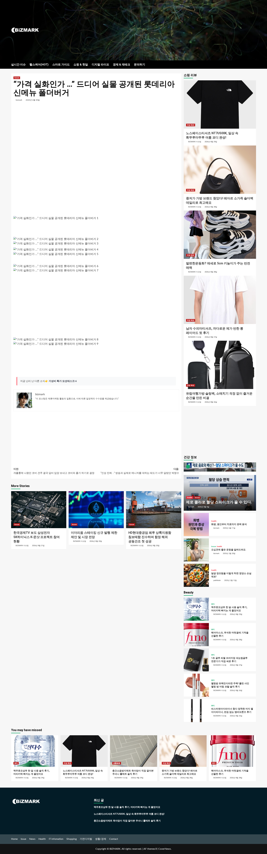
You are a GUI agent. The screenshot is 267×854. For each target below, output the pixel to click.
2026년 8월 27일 (211, 337)
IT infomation (56, 839)
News (32, 839)
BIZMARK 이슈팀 (22, 545)
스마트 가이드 (61, 64)
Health (42, 839)
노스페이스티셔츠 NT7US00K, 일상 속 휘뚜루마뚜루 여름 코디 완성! (129, 814)
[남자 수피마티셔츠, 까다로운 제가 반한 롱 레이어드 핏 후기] (220, 300)
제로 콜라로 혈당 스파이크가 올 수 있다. (219, 502)
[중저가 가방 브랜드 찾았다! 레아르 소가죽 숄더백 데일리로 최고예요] (220, 170)
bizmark (19, 100)
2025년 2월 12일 (230, 580)
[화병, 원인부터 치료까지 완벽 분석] (196, 524)
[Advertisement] (174, 30)
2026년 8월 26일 (211, 402)
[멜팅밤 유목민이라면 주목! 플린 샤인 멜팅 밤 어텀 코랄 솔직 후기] (196, 685)
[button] (254, 64)
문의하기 (139, 64)
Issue (16, 78)
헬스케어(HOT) (39, 64)
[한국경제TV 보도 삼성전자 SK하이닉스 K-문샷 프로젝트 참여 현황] (38, 509)
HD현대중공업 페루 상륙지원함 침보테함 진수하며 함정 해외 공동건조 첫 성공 (149, 537)
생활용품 (116, 763)
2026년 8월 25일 (236, 716)
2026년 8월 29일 (211, 142)
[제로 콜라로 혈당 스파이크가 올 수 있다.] (220, 486)
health (189, 498)
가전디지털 (86, 839)
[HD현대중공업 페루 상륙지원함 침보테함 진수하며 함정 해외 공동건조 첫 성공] (153, 509)
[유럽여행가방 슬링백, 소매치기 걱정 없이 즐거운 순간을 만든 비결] (220, 365)
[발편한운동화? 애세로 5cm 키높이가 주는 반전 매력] (220, 235)
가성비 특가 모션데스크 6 (63, 381)
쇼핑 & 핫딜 (81, 64)
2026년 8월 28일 (211, 207)
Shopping (71, 839)
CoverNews (164, 849)
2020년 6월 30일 (33, 100)
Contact (113, 839)
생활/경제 (100, 839)
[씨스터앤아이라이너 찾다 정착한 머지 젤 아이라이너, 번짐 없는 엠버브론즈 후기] (196, 710)
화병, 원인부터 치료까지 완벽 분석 (229, 524)
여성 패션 (190, 125)
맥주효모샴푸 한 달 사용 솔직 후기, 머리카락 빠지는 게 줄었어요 (127, 807)
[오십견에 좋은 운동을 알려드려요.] (196, 549)
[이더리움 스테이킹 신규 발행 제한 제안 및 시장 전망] (96, 509)
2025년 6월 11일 (229, 528)
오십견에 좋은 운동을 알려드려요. (228, 549)
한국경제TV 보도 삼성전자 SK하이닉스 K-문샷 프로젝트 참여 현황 (36, 537)
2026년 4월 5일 (203, 507)
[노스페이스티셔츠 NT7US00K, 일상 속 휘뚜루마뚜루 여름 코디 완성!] (220, 104)
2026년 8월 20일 (95, 541)
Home (14, 839)
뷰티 (213, 604)
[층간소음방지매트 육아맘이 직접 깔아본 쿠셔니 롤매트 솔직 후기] (133, 751)
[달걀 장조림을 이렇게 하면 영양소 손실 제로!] (196, 575)
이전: (53, 470)
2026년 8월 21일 (38, 546)
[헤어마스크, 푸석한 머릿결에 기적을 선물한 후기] (196, 634)
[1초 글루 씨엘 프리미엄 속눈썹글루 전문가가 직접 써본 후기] (196, 659)
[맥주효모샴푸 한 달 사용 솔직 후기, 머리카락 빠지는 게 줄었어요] (196, 609)
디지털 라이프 (100, 64)
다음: (140, 470)
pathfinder (217, 580)
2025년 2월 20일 (229, 553)
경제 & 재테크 (121, 64)
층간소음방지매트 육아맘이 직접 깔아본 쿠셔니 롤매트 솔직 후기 (127, 821)
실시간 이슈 (18, 64)
